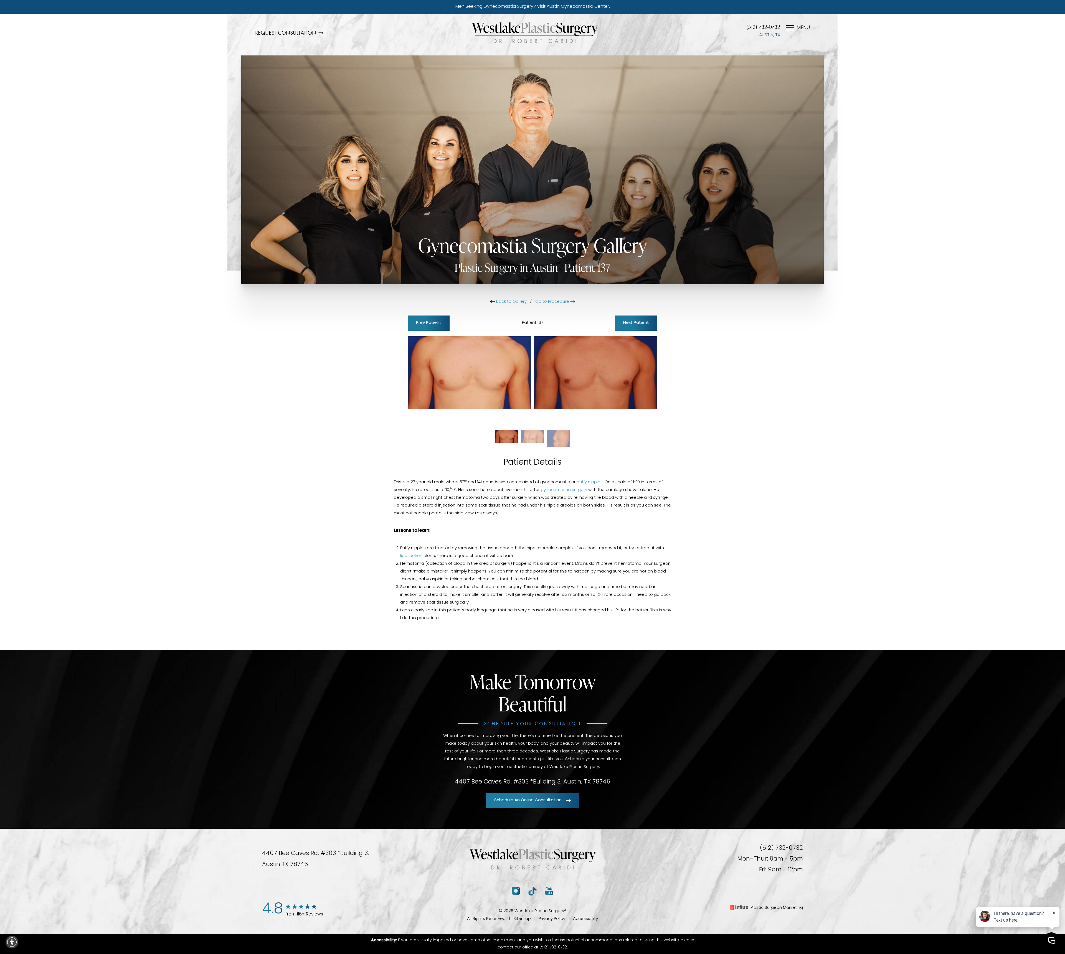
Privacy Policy (552, 919)
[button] (12, 942)
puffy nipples (590, 482)
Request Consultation (285, 32)
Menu (803, 28)
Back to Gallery (511, 302)
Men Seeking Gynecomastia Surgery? (532, 6)
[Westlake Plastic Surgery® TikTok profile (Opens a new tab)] (532, 891)
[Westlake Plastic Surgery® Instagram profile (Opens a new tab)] (516, 891)
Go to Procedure (552, 302)
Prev (428, 323)
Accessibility (585, 919)
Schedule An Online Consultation (528, 800)
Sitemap (522, 919)
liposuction (411, 556)
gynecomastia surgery (564, 490)
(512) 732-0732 (763, 26)
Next (636, 323)
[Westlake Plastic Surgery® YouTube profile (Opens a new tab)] (549, 891)
